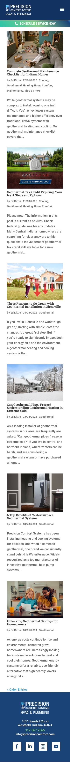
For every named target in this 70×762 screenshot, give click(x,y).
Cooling (43, 80)
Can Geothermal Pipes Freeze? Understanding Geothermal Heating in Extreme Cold (35, 407)
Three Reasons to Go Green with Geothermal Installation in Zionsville (34, 305)
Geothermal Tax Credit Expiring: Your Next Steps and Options (34, 193)
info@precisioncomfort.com (35, 734)
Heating (28, 85)
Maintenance (15, 90)
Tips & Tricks (32, 90)
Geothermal (14, 85)
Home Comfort (43, 85)
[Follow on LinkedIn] (30, 746)
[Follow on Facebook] (17, 746)
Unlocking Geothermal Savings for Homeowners (32, 622)
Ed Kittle (15, 80)
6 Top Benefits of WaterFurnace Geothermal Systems (30, 516)
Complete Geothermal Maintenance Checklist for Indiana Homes (33, 72)
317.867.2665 (35, 730)
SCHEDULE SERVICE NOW (37, 23)
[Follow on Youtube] (56, 746)
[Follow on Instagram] (43, 746)
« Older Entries (17, 689)
